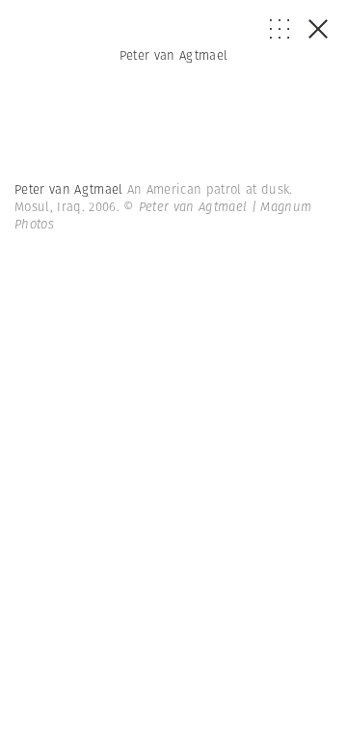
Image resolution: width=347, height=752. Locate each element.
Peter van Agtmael (174, 55)
